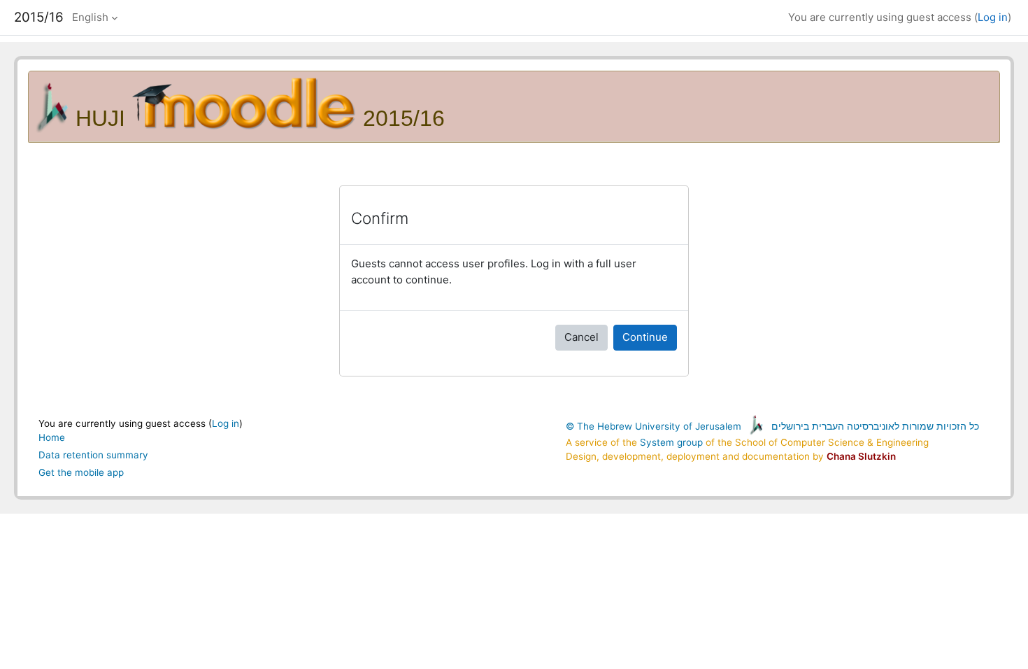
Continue (645, 337)
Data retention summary (93, 454)
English (90, 17)
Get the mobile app (81, 472)
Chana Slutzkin (861, 456)
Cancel (581, 337)
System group (671, 442)
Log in (993, 17)
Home (51, 437)
